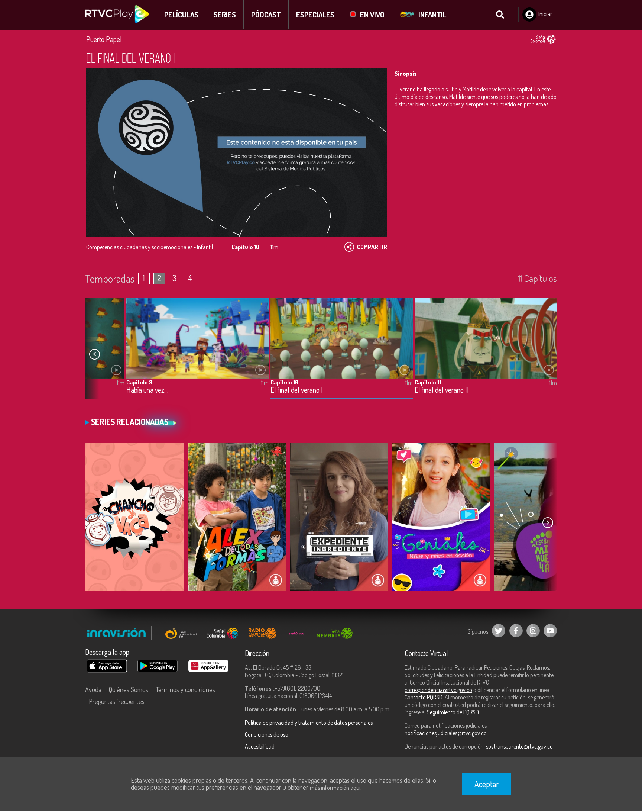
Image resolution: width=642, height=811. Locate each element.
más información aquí (335, 787)
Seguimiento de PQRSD (453, 712)
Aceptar (486, 784)
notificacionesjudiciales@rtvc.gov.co (446, 733)
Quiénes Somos (128, 689)
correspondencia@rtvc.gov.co (438, 689)
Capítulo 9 (139, 382)
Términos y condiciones (185, 689)
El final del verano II (442, 390)
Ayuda (93, 689)
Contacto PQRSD (423, 697)
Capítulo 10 (284, 382)
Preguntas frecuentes (117, 701)
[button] (94, 354)
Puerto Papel (104, 39)
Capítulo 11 (428, 382)
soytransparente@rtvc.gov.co (519, 746)
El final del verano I (296, 390)
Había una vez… (147, 390)
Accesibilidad (260, 746)
